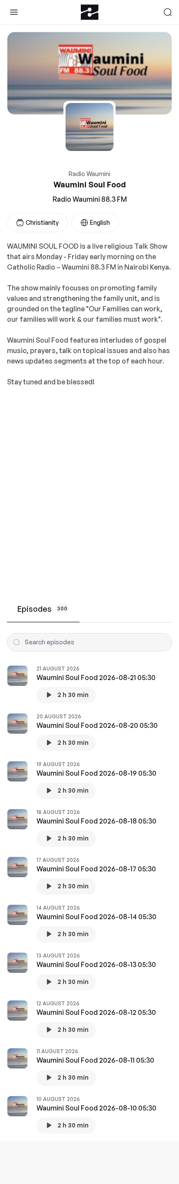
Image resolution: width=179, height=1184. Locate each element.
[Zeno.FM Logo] (90, 12)
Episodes (42, 609)
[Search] (168, 12)
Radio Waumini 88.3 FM (90, 199)
